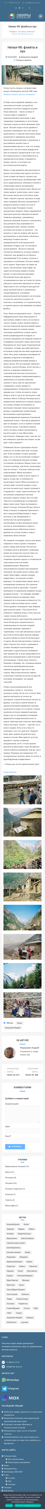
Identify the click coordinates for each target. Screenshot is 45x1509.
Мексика (25, 1280)
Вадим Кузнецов (24, 1234)
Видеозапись (12, 1238)
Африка (21, 1229)
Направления (10, 1468)
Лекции (8, 1183)
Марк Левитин (12, 1280)
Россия (26, 1308)
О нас (6, 1475)
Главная (13, 31)
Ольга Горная (12, 1294)
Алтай (26, 1224)
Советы (8, 1200)
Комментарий (11, 1104)
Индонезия (11, 1257)
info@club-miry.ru (14, 1366)
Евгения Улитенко (14, 1252)
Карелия (10, 1271)
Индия (27, 1252)
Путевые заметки (26, 31)
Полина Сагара (22, 1299)
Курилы (10, 1276)
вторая (14, 94)
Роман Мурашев (13, 1308)
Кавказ (29, 1262)
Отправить (17, 1147)
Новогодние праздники (19, 1462)
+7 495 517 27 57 (13, 1362)
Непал (19, 1023)
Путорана (10, 1304)
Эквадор (29, 1318)
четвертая (30, 94)
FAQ (9, 1481)
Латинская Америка (25, 1276)
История (9, 1177)
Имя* (7, 1126)
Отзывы (11, 1484)
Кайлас (22, 1266)
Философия (10, 1205)
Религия (9, 1194)
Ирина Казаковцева (14, 1262)
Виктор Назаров (27, 1238)
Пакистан (25, 1294)
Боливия (10, 1234)
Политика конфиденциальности (28, 1505)
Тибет (9, 1313)
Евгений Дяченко (13, 1248)
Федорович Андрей (12, 1028)
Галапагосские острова (16, 1243)
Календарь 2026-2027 (13, 1472)
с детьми (24, 1322)
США (36, 1308)
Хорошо (9, 1505)
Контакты (8, 1490)
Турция (19, 1313)
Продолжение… (10, 772)
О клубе (11, 1478)
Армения (10, 1229)
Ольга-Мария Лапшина (16, 1290)
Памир (9, 1299)
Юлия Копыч (11, 1322)
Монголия (11, 1285)
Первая (6, 94)
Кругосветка (32, 1271)
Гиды (6, 1465)
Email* (8, 1136)
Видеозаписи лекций (15, 1166)
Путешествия (10, 1456)
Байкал (31, 1229)
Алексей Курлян (13, 1224)
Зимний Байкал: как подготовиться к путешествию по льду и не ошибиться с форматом (22, 1440)
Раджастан (23, 1304)
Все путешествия (16, 1459)
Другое (8, 1172)
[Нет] (42, 1500)
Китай (20, 1271)
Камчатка (33, 1266)
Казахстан (11, 1266)
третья (21, 94)
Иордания (23, 1257)
